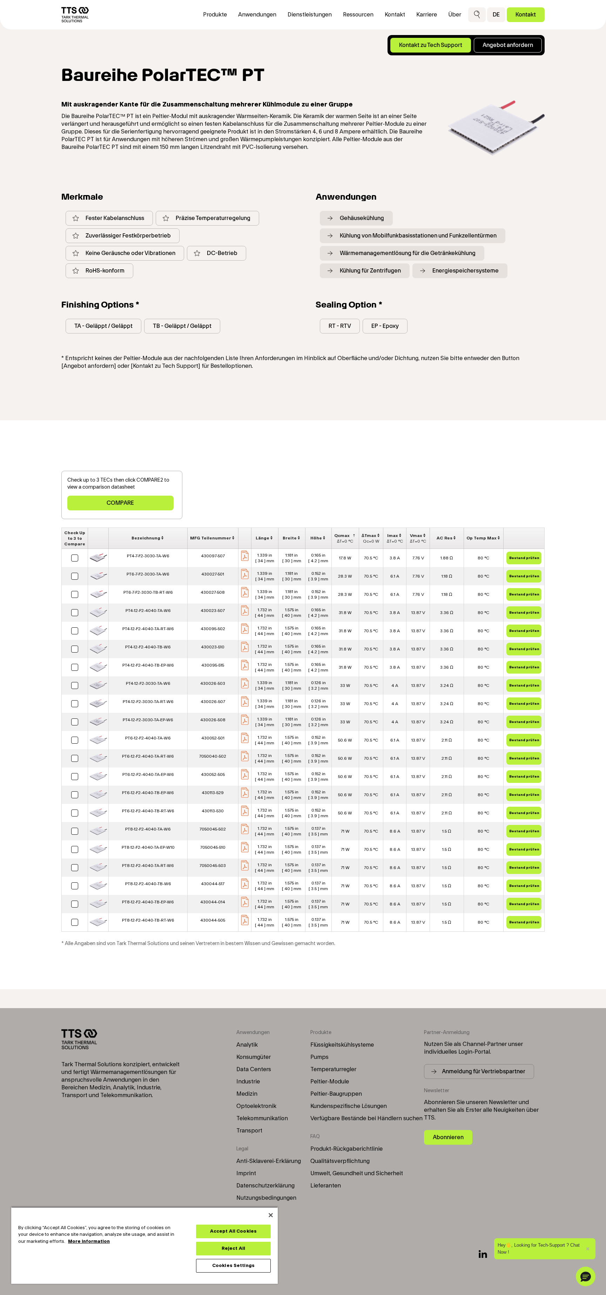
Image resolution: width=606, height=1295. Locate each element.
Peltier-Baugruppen (336, 1094)
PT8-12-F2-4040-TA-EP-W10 (148, 847)
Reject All (233, 1248)
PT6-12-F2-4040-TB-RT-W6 (148, 811)
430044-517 (212, 884)
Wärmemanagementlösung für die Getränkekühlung (408, 253)
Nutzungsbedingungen (266, 1198)
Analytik (247, 1045)
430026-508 (212, 720)
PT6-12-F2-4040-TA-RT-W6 (148, 756)
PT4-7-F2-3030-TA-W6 (148, 556)
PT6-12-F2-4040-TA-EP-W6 (148, 774)
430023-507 (213, 610)
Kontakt (526, 14)
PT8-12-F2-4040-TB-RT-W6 (148, 920)
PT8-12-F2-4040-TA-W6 (148, 829)
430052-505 (213, 774)
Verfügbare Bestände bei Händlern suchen (366, 1118)
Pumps (319, 1057)
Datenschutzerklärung (265, 1186)
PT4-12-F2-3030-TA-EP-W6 (148, 720)
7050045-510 (212, 847)
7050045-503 (213, 865)
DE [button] (496, 14)
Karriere (426, 15)
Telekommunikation (262, 1118)
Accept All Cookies (233, 1231)
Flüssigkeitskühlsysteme (342, 1045)
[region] (144, 1245)
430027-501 (212, 574)
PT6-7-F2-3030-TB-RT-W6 (148, 592)
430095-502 (213, 629)
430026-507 (213, 702)
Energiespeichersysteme (465, 270)
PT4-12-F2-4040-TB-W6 (148, 647)
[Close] (271, 1215)
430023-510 (212, 647)
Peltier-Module (329, 1081)
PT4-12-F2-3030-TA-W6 (148, 683)
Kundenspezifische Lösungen (348, 1106)
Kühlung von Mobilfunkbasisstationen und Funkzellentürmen (418, 235)
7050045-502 (213, 829)
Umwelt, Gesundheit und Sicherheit (356, 1173)
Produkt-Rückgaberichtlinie (346, 1149)
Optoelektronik (256, 1106)
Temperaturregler (333, 1069)
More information (89, 1241)
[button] (477, 14)
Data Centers (253, 1069)
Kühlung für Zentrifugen (370, 270)
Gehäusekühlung (362, 218)
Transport (249, 1131)
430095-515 (212, 665)
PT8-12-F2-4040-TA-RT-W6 (148, 865)
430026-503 (212, 683)
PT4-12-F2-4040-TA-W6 (148, 610)
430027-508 (213, 592)
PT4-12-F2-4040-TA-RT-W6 (148, 629)
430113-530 (213, 811)
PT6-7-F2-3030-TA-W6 (148, 574)
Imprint (246, 1173)
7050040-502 (212, 756)
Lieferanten (325, 1186)
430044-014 (212, 902)
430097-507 (213, 556)
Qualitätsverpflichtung (340, 1161)
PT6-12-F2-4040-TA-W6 (148, 738)
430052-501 (212, 738)
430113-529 (213, 793)
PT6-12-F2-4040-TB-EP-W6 (148, 793)
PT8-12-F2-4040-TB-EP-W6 (148, 902)
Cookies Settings (233, 1265)
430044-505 (212, 920)
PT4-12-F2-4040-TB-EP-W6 (148, 665)
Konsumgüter (253, 1057)
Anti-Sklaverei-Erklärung (268, 1161)
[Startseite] (75, 14)
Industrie (248, 1081)
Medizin (246, 1094)
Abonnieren (448, 1137)
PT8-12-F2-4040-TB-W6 (148, 884)
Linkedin (483, 1254)
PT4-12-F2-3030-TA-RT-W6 (148, 702)
